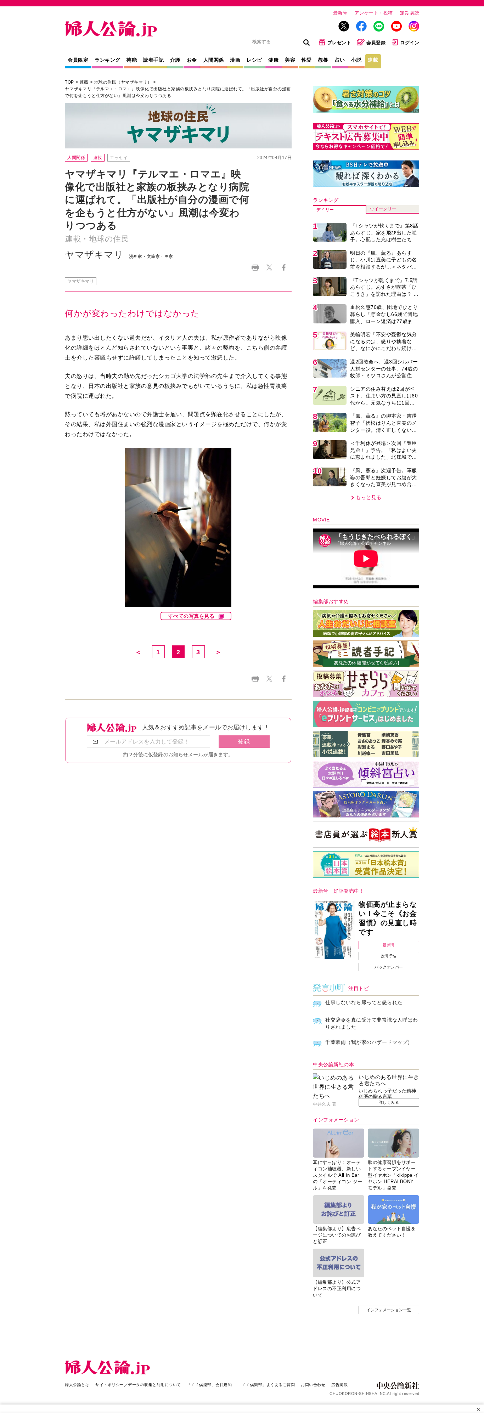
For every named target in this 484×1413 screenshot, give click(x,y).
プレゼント (339, 42)
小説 (356, 60)
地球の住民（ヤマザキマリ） (123, 82)
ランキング (107, 60)
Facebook (283, 267)
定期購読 (409, 13)
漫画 (235, 60)
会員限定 (78, 60)
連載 (373, 60)
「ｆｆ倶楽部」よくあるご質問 (266, 1385)
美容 (290, 60)
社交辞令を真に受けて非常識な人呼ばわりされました (371, 1023)
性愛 (307, 60)
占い (340, 60)
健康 (273, 60)
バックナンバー (389, 967)
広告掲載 (339, 1385)
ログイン (409, 42)
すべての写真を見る (191, 616)
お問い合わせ (313, 1385)
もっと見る (369, 497)
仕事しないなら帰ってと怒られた (364, 1002)
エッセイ (119, 157)
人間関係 (213, 60)
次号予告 (389, 956)
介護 (175, 60)
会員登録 (375, 42)
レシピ (254, 60)
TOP (69, 82)
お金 (192, 60)
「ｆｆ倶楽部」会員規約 (209, 1385)
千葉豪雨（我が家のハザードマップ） (369, 1042)
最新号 (340, 13)
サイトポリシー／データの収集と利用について (138, 1385)
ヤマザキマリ (80, 281)
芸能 (131, 60)
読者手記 (153, 60)
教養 (323, 60)
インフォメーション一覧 (388, 1310)
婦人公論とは (77, 1385)
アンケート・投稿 (374, 13)
